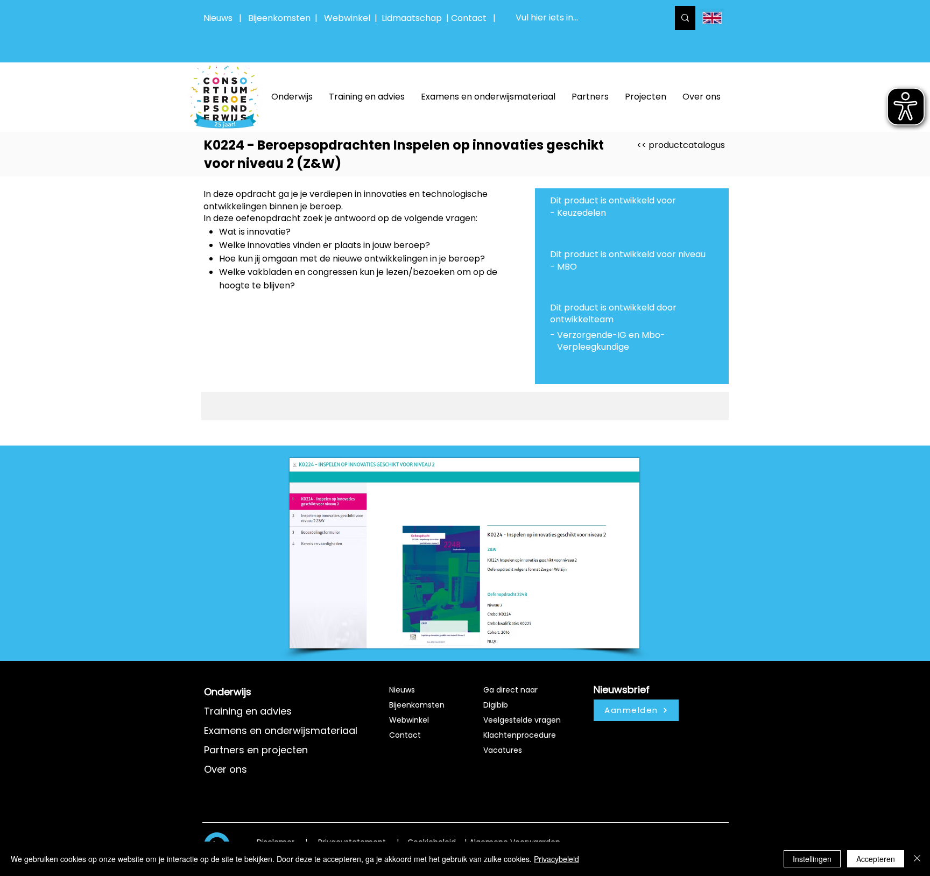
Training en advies (248, 711)
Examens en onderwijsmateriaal (280, 730)
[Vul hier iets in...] (685, 18)
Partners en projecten (256, 750)
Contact (405, 735)
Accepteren (875, 858)
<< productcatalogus (681, 145)
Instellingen (812, 858)
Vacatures (502, 750)
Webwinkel (349, 18)
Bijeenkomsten (281, 18)
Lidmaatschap (412, 18)
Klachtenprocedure (519, 735)
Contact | (474, 18)
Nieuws (217, 18)
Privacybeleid (556, 858)
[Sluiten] (917, 858)
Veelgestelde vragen (522, 720)
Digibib (495, 705)
